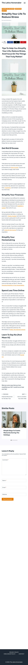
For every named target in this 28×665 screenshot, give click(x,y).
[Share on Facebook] (10, 42)
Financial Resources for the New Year (7, 397)
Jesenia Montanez (7, 20)
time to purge (14, 167)
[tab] (12, 440)
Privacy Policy (14, 652)
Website (4, 494)
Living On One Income (10, 230)
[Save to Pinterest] (23, 42)
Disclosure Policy (9, 654)
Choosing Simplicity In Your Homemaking (13, 285)
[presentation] (14, 419)
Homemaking (18, 8)
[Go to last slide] (4, 425)
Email (4, 487)
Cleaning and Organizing (8, 8)
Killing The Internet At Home (17, 330)
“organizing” (7, 188)
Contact (21, 654)
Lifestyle (4, 10)
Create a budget (12, 216)
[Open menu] (24, 2)
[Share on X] (17, 42)
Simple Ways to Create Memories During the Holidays (11, 433)
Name (4, 480)
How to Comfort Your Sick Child (21, 397)
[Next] (24, 425)
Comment (5, 460)
